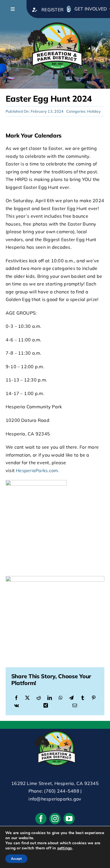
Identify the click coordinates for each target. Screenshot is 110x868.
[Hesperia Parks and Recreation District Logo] (55, 20)
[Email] (75, 706)
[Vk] (16, 706)
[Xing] (46, 706)
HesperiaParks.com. (37, 470)
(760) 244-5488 (61, 791)
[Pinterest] (94, 698)
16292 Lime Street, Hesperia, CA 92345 (55, 783)
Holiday (94, 111)
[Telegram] (71, 698)
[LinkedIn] (50, 698)
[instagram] (55, 818)
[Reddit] (39, 698)
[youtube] (69, 818)
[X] (27, 698)
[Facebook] (16, 698)
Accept (16, 858)
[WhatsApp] (60, 698)
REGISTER (52, 9)
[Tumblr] (83, 698)
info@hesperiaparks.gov (54, 799)
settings (64, 848)
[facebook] (41, 818)
